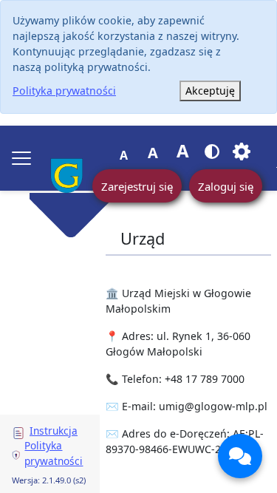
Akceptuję (210, 91)
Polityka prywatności (64, 91)
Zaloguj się (225, 186)
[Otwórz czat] (240, 456)
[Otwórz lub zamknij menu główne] (21, 158)
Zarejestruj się (137, 186)
